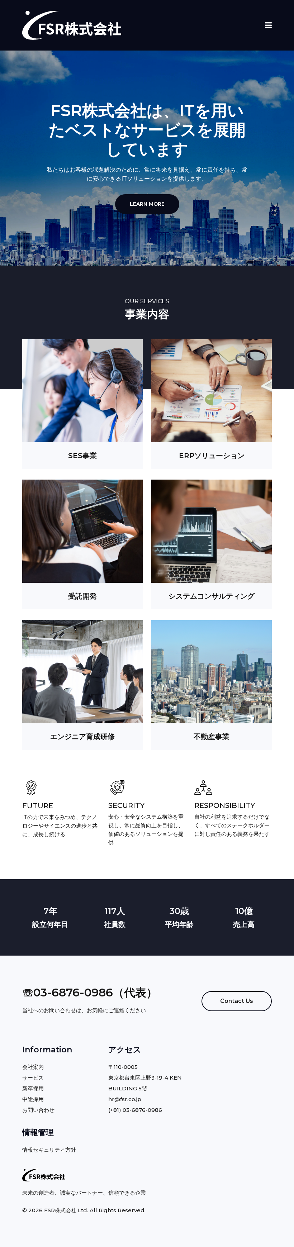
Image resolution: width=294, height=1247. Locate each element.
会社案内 (33, 1066)
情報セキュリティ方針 (49, 1149)
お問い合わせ (38, 1109)
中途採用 (33, 1099)
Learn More (147, 204)
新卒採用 (33, 1088)
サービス (33, 1077)
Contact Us (236, 1001)
